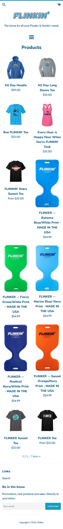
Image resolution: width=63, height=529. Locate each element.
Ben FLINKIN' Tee (15, 132)
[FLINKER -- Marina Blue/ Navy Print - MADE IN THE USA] (47, 268)
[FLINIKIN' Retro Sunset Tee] (15, 171)
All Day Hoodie (16, 85)
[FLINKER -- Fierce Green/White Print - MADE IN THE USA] (15, 268)
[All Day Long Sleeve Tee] (47, 67)
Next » (36, 456)
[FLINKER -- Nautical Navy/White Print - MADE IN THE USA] (15, 348)
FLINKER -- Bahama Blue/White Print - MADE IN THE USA (47, 222)
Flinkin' (40, 522)
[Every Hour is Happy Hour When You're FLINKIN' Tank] (47, 115)
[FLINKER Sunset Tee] (15, 420)
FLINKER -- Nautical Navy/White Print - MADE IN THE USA (16, 386)
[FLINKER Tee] (47, 420)
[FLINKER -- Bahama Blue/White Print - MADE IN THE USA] (47, 183)
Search (6, 478)
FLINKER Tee (47, 438)
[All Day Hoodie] (15, 67)
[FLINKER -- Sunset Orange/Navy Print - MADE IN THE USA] (47, 347)
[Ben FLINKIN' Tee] (15, 115)
